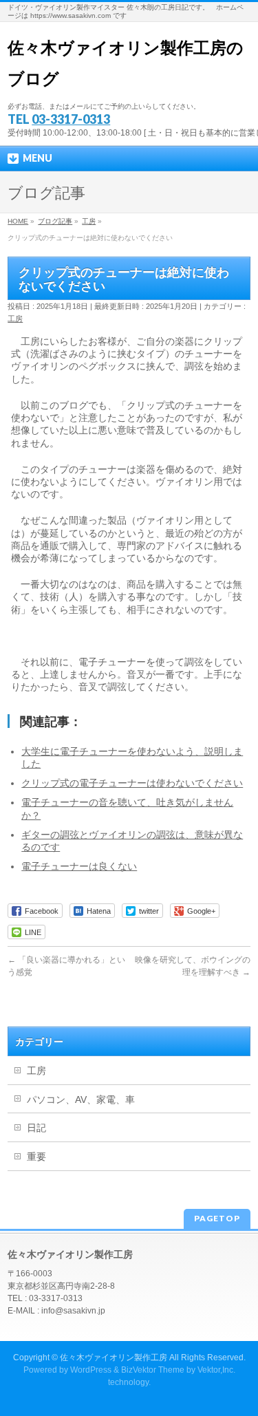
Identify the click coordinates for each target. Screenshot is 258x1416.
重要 (36, 1156)
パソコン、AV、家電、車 (81, 1099)
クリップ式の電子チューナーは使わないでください (132, 783)
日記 (36, 1127)
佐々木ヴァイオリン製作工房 (113, 1357)
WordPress (90, 1370)
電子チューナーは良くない (79, 866)
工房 (15, 318)
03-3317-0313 (71, 119)
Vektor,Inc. (216, 1370)
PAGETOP (217, 1218)
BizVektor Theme (152, 1370)
